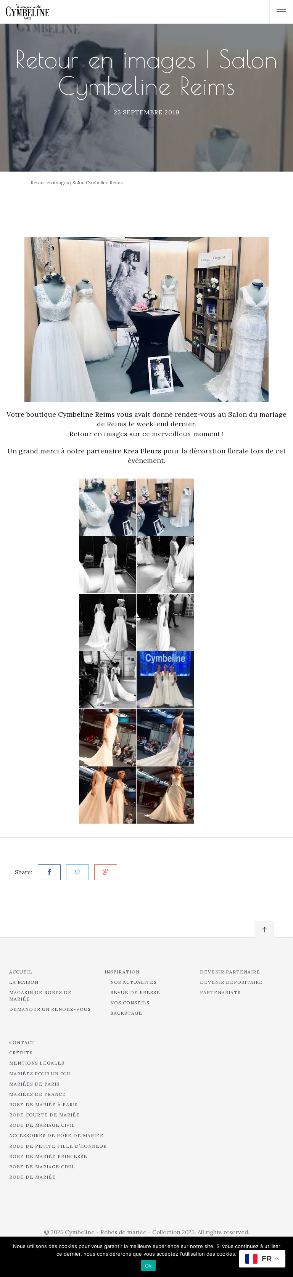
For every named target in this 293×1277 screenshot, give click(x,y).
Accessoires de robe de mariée (56, 1135)
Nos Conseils (130, 1003)
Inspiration (122, 972)
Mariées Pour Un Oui (39, 1073)
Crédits (21, 1052)
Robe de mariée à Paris (43, 1104)
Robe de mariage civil (42, 1125)
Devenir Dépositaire (231, 982)
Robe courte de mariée (44, 1115)
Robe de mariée (32, 1177)
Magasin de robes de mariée (40, 995)
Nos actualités (133, 982)
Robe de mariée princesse (48, 1156)
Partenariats (220, 992)
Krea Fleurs (142, 451)
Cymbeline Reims (86, 414)
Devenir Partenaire (230, 972)
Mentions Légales (36, 1063)
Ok (148, 1266)
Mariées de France (37, 1094)
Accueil (20, 972)
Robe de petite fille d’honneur (58, 1146)
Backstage (126, 1013)
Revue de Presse (135, 992)
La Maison (24, 982)
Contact (22, 1042)
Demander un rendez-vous (50, 1009)
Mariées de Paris (34, 1084)
